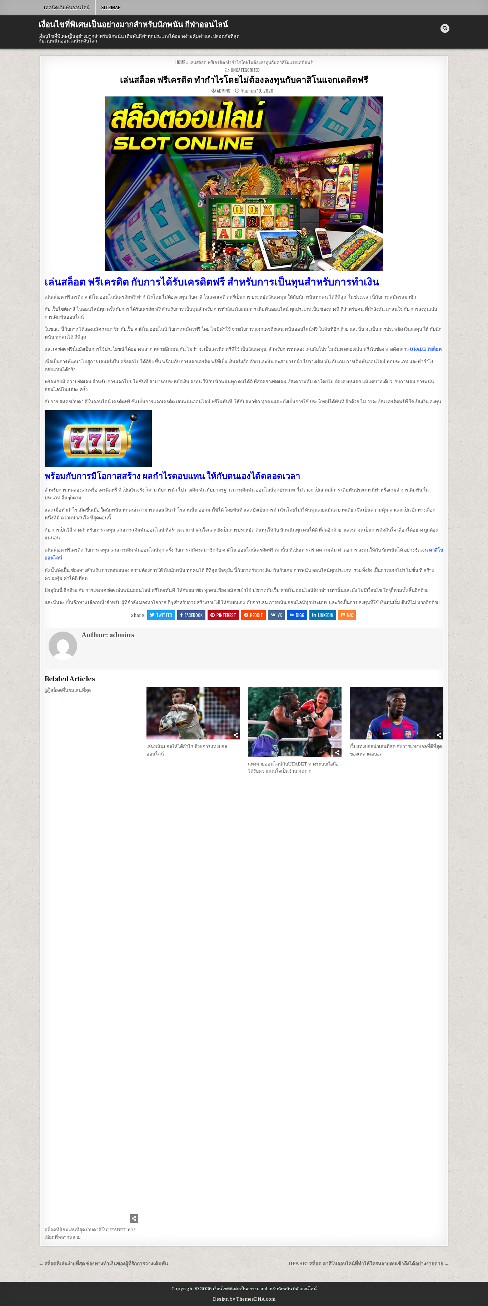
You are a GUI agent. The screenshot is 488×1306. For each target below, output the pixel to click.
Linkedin (325, 615)
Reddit (256, 615)
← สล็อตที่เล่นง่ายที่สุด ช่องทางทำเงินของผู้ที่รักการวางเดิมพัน (103, 1263)
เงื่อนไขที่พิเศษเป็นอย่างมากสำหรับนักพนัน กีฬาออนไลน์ (133, 25)
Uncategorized (245, 70)
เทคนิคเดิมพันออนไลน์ (67, 7)
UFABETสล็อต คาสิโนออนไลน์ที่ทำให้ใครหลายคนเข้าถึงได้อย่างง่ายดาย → (369, 1263)
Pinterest (226, 615)
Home (180, 62)
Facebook (194, 615)
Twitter (164, 615)
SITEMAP (111, 7)
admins (223, 91)
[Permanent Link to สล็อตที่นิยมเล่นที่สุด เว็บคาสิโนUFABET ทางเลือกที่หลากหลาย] (91, 955)
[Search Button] (444, 28)
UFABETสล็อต (426, 349)
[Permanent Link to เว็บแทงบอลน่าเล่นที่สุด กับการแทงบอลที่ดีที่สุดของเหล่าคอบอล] (396, 713)
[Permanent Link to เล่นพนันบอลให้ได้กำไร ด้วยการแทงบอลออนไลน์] (193, 713)
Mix (350, 615)
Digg (300, 615)
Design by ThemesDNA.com (244, 1299)
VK (280, 615)
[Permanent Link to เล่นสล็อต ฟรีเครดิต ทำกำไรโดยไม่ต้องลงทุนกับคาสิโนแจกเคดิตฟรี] (244, 183)
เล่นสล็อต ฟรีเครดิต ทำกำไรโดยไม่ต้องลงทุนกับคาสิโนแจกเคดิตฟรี (244, 80)
